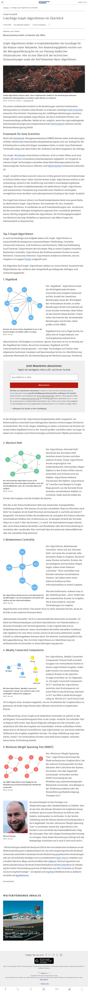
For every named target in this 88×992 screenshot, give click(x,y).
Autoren (47, 968)
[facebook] (6, 989)
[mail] (57, 989)
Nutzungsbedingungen (46, 396)
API (12, 159)
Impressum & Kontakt (76, 966)
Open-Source (62, 858)
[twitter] (18, 989)
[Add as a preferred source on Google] (44, 961)
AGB (4, 966)
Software (6, 8)
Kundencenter (38, 966)
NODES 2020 (60, 865)
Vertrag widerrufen (27, 966)
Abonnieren (44, 385)
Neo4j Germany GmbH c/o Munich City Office (24, 35)
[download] (69, 989)
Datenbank (18, 138)
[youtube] (53, 955)
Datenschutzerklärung (30, 399)
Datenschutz (55, 966)
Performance (57, 124)
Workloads (19, 155)
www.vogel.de (44, 979)
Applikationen (22, 875)
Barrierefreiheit (64, 966)
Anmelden (82, 2)
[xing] (31, 989)
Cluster (28, 259)
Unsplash (27, 101)
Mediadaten (46, 966)
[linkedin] (44, 989)
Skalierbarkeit (54, 166)
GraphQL (49, 872)
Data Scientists (75, 110)
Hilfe (19, 966)
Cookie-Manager (12, 966)
